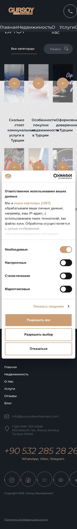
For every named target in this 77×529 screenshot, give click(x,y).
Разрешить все (38, 320)
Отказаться (38, 348)
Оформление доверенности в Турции (64, 125)
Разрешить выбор (38, 334)
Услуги (67, 27)
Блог (8, 403)
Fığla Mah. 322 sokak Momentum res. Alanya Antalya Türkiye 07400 (35, 430)
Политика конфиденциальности (26, 519)
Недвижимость (35, 27)
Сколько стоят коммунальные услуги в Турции (15, 130)
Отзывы (10, 396)
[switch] (66, 262)
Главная (9, 27)
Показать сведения (48, 306)
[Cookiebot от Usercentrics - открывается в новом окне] (54, 176)
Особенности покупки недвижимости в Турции (40, 127)
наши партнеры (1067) (32, 203)
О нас (8, 381)
